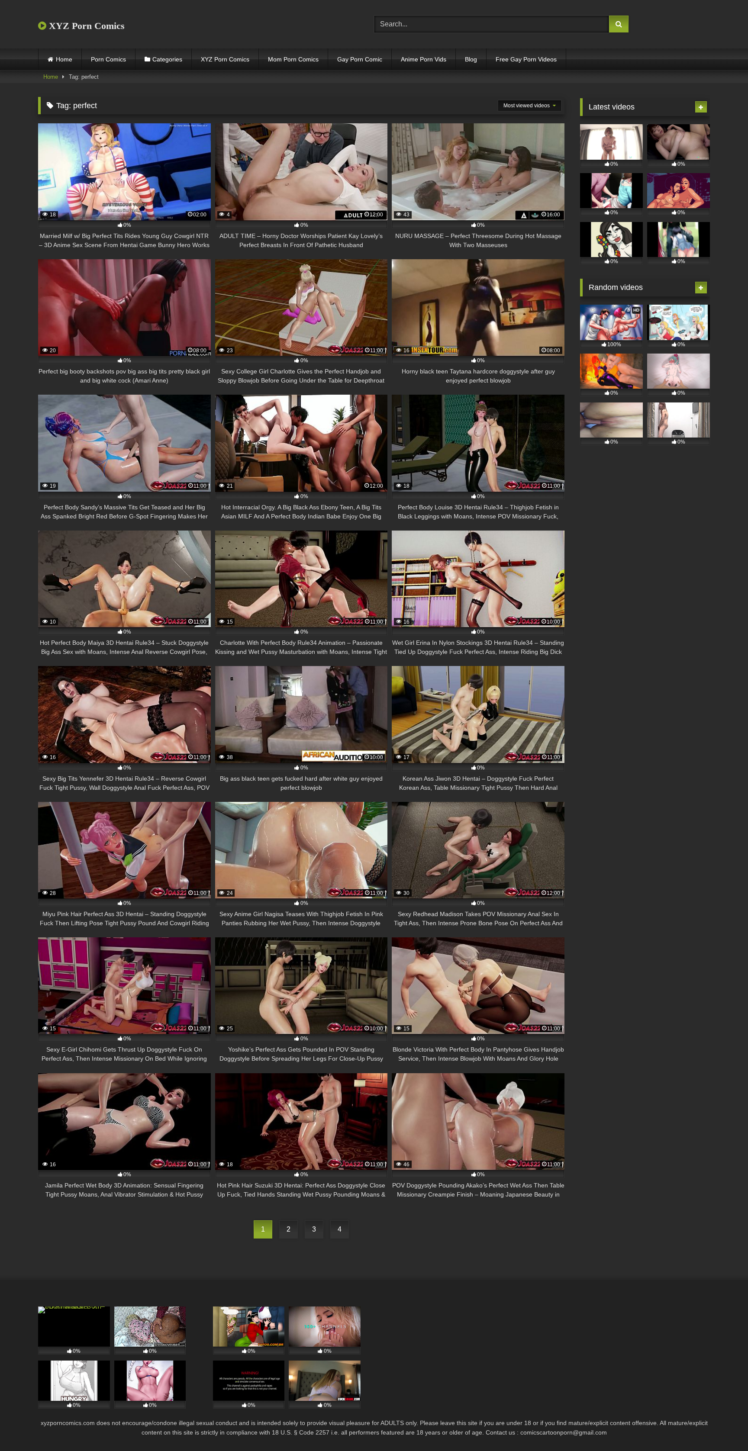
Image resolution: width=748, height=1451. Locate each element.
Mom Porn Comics (293, 59)
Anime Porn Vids (423, 59)
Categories (167, 59)
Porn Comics (108, 59)
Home (64, 59)
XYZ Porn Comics (85, 25)
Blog (471, 59)
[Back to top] (721, 1425)
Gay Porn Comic (359, 59)
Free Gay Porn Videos (526, 59)
